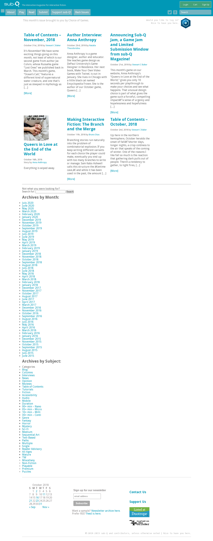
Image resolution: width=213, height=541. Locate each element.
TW (24, 457)
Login (185, 4)
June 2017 (28, 299)
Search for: (28, 191)
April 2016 (28, 327)
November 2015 (31, 341)
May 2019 (28, 239)
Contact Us (137, 492)
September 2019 (32, 228)
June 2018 (28, 270)
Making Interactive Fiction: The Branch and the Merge (85, 124)
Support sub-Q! (61, 12)
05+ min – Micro (32, 409)
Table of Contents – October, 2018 (129, 122)
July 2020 (27, 202)
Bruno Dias (94, 134)
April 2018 (28, 276)
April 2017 (28, 302)
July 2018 (27, 268)
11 (43, 494)
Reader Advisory (32, 449)
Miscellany (28, 460)
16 (37, 497)
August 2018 (29, 265)
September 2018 (32, 262)
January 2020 (30, 217)
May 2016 (28, 324)
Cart (195, 4)
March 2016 (29, 330)
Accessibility (29, 395)
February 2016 (31, 333)
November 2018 (31, 256)
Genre (25, 417)
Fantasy (26, 420)
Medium (27, 432)
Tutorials (27, 389)
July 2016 (27, 321)
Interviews (28, 375)
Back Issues (82, 12)
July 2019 (27, 234)
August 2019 (29, 231)
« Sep (32, 507)
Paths (25, 440)
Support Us (137, 502)
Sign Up (205, 4)
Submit (43, 12)
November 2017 (31, 290)
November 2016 (31, 310)
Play (21, 12)
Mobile (26, 400)
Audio (25, 398)
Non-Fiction (29, 463)
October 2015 (30, 344)
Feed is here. (93, 513)
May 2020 (28, 208)
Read (31, 12)
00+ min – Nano (31, 406)
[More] (28, 93)
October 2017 (30, 293)
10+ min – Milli (31, 412)
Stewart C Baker (53, 45)
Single (25, 446)
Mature (26, 454)
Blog (25, 369)
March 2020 (29, 211)
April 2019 (28, 242)
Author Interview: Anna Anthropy (84, 37)
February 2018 (31, 282)
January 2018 (30, 285)
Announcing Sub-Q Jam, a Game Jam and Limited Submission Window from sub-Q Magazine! (129, 47)
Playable (27, 466)
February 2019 (31, 248)
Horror (26, 423)
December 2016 (31, 307)
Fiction (26, 392)
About (11, 12)
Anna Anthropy (39, 162)
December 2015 (31, 338)
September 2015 (32, 347)
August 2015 (29, 350)
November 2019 (31, 222)
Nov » (45, 507)
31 (40, 504)
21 (30, 500)
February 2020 (31, 214)
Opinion (27, 381)
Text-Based (28, 437)
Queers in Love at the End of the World (41, 149)
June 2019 (28, 236)
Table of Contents (32, 386)
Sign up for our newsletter (89, 490)
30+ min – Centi (31, 415)
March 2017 (29, 304)
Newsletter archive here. (105, 510)
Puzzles (26, 471)
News (25, 378)
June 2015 (28, 355)
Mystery (27, 426)
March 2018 (29, 279)
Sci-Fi (25, 429)
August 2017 (29, 296)
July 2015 (27, 353)
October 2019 (30, 225)
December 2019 (31, 219)
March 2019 (29, 245)
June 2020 (28, 205)
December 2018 (31, 253)
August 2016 (29, 319)
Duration (27, 403)
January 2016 (30, 336)
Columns (27, 372)
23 (37, 500)
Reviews (27, 383)
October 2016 (30, 313)
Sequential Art (30, 434)
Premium (27, 468)
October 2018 (30, 259)
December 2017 (31, 287)
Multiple (27, 443)
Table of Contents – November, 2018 (42, 37)
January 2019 (30, 251)
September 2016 (32, 316)
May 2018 (28, 273)
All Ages (27, 451)
